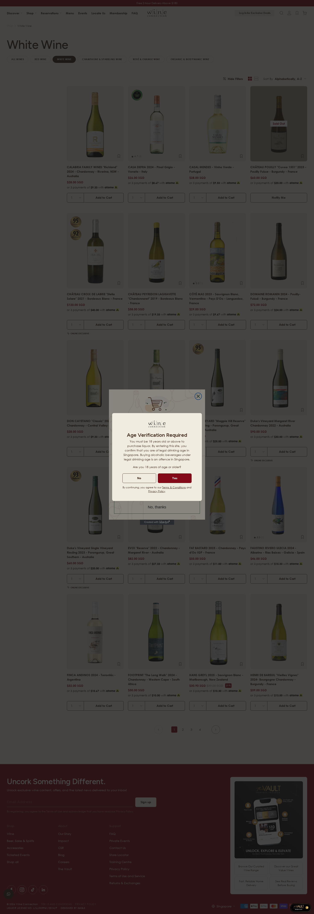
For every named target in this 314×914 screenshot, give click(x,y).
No (139, 478)
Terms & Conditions (174, 487)
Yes (174, 478)
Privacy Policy (156, 491)
